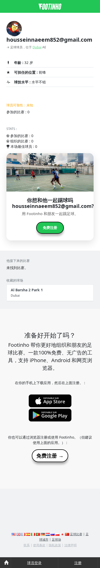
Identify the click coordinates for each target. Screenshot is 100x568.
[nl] (48, 534)
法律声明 (70, 545)
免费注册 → (50, 456)
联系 (27, 545)
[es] (28, 534)
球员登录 (34, 562)
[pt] (38, 534)
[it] (33, 534)
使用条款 (39, 545)
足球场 (56, 539)
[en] (14, 534)
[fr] (23, 534)
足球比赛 (76, 534)
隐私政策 (55, 545)
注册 (78, 562)
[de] (43, 534)
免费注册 (50, 227)
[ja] (62, 534)
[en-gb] (18, 534)
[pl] (57, 534)
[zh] (67, 534)
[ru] (53, 534)
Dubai (37, 47)
